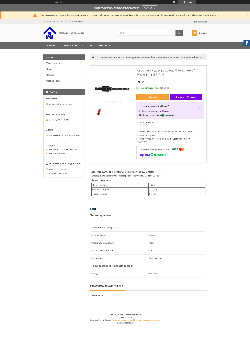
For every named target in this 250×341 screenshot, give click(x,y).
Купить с (181, 97)
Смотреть (149, 7)
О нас (91, 45)
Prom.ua (137, 315)
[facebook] (91, 209)
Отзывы (50, 75)
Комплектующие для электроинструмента (120, 57)
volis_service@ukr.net (58, 173)
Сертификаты (53, 81)
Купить (152, 97)
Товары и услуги (69, 45)
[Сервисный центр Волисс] (49, 38)
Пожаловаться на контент (122, 320)
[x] (94, 209)
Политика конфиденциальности (147, 320)
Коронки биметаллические (154, 57)
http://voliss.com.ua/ (57, 169)
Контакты (104, 45)
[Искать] (179, 33)
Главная (50, 45)
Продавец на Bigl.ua (125, 317)
